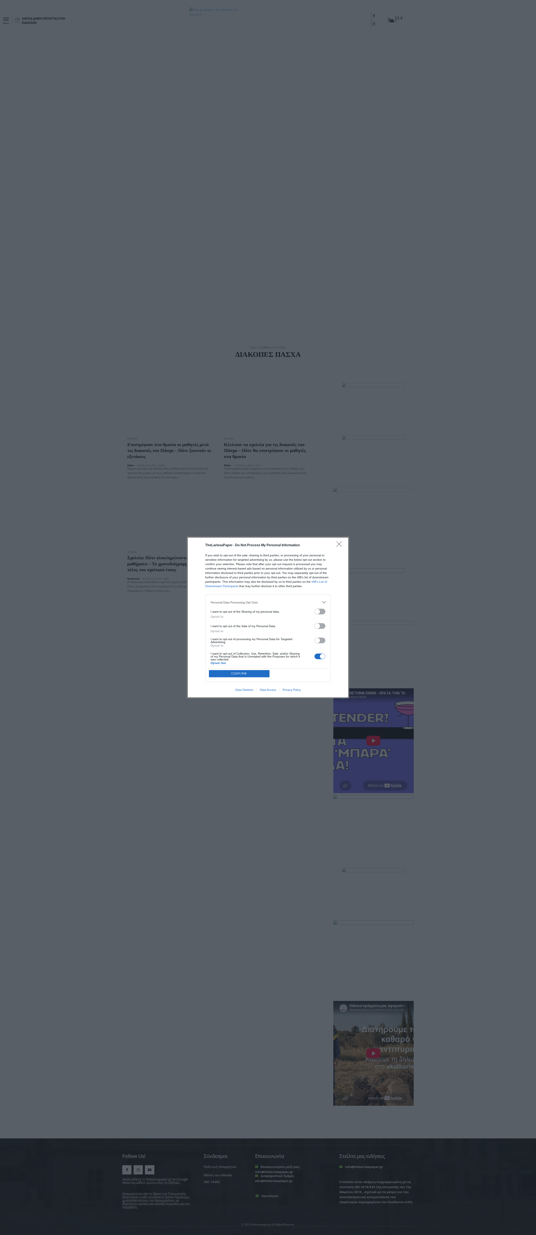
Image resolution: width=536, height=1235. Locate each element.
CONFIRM (239, 673)
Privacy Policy (292, 689)
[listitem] (268, 602)
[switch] (319, 611)
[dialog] (268, 617)
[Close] (340, 545)
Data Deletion (244, 689)
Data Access (268, 689)
